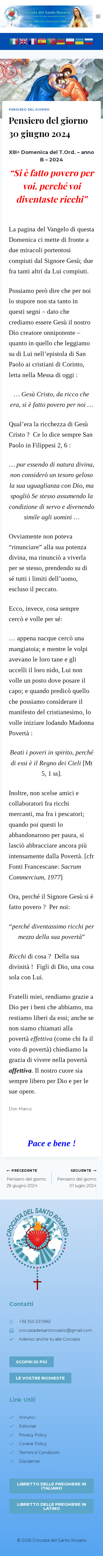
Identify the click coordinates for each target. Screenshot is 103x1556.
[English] (23, 41)
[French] (33, 41)
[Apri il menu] (98, 16)
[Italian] (14, 41)
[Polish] (70, 41)
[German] (61, 41)
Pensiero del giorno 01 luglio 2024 (76, 1178)
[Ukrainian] (79, 41)
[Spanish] (42, 41)
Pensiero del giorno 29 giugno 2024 (26, 1178)
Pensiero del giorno (29, 109)
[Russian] (89, 41)
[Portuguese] (51, 41)
